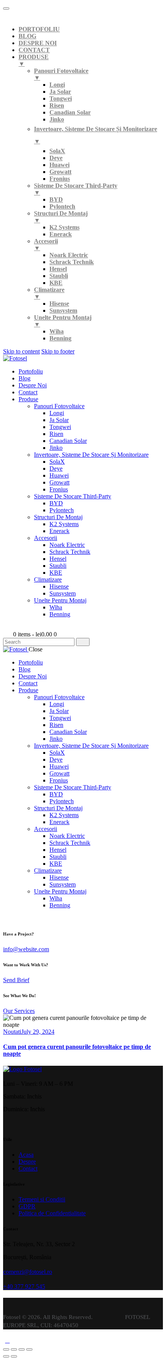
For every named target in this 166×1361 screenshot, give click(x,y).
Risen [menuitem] (56, 105)
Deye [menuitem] (56, 158)
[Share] (14, 1349)
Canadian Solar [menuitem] (70, 112)
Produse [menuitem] (34, 60)
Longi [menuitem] (57, 84)
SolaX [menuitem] (57, 151)
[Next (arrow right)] (14, 1356)
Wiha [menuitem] (56, 331)
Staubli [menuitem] (58, 276)
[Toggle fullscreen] (22, 1349)
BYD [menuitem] (56, 199)
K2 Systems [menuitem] (64, 227)
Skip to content (21, 351)
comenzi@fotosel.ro (27, 1271)
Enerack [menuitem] (60, 234)
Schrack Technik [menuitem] (71, 262)
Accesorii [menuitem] (46, 244)
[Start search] (83, 642)
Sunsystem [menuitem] (63, 310)
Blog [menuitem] (27, 36)
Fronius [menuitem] (59, 178)
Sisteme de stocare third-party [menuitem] (75, 189)
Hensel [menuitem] (58, 269)
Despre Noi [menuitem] (38, 43)
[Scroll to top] (7, 1340)
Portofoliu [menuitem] (39, 29)
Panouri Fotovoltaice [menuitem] (61, 74)
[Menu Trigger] (6, 8)
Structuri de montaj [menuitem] (61, 217)
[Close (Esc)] (6, 1349)
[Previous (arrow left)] (6, 1356)
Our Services (19, 1011)
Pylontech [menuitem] (62, 206)
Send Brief (16, 980)
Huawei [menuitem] (59, 165)
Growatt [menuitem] (60, 171)
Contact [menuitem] (34, 50)
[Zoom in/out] (29, 1349)
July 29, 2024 (37, 1031)
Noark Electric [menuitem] (68, 255)
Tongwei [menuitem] (60, 98)
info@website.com (26, 949)
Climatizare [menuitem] (49, 293)
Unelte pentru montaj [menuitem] (62, 321)
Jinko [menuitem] (56, 119)
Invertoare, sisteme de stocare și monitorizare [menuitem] (95, 135)
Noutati (12, 1031)
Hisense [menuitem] (59, 303)
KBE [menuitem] (56, 282)
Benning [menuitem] (60, 338)
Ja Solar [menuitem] (60, 91)
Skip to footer (58, 351)
